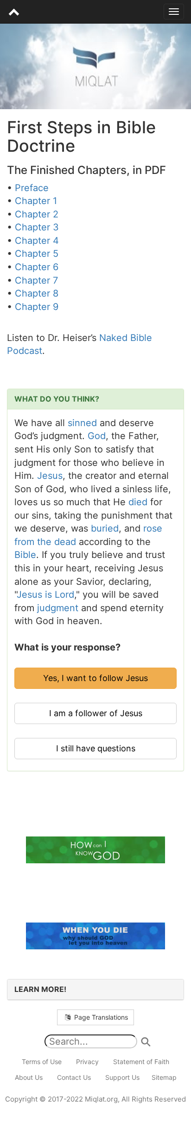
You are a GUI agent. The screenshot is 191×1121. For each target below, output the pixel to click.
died (137, 502)
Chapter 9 (36, 306)
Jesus (50, 475)
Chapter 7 (36, 280)
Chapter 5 (36, 253)
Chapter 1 (36, 200)
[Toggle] (174, 11)
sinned (82, 422)
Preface (32, 187)
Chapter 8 (36, 293)
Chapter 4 (37, 240)
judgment (57, 607)
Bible (25, 554)
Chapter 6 (36, 267)
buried (105, 528)
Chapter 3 (37, 227)
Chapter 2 (36, 214)
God (97, 435)
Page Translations (100, 1017)
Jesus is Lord (45, 594)
